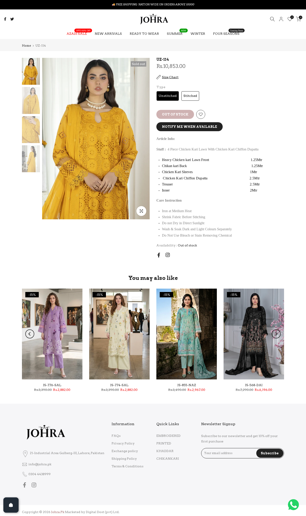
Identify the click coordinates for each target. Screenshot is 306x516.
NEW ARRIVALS (108, 33)
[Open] (11, 505)
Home (26, 45)
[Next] (276, 333)
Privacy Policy (123, 443)
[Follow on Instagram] (168, 255)
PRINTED (163, 443)
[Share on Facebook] (5, 19)
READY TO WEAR (144, 33)
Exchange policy (125, 451)
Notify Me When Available (189, 126)
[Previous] (29, 333)
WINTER (197, 33)
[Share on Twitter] (12, 19)
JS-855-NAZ (186, 385)
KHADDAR (165, 451)
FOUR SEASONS (228, 33)
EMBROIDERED (168, 436)
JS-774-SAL (119, 385)
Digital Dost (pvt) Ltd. (102, 512)
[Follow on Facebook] (158, 255)
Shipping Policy (124, 458)
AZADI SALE (79, 33)
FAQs (116, 436)
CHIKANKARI (167, 458)
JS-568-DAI (254, 385)
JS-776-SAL (52, 385)
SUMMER (176, 33)
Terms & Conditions (127, 466)
